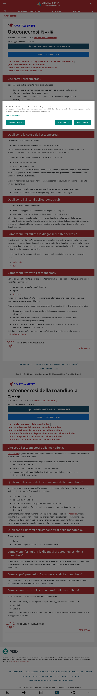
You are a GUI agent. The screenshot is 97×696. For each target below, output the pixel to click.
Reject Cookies (63, 122)
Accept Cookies (82, 122)
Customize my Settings (16, 122)
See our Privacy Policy (13, 115)
